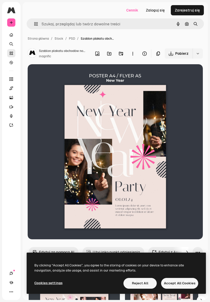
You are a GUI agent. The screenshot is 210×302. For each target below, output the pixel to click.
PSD (72, 39)
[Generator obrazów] (11, 97)
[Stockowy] (11, 53)
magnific (45, 56)
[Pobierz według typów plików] (198, 53)
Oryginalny (63, 74)
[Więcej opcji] (133, 53)
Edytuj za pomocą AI (56, 252)
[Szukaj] (11, 44)
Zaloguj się (155, 10)
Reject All (140, 283)
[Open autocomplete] (34, 24)
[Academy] (11, 282)
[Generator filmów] (11, 107)
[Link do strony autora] (32, 53)
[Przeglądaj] (11, 62)
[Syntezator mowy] (11, 116)
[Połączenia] (11, 273)
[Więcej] (11, 292)
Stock (59, 39)
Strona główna (38, 39)
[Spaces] (11, 88)
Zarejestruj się (187, 10)
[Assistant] (11, 125)
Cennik (132, 10)
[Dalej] (187, 252)
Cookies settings (48, 283)
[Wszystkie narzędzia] (11, 79)
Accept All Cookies (179, 283)
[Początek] (11, 35)
